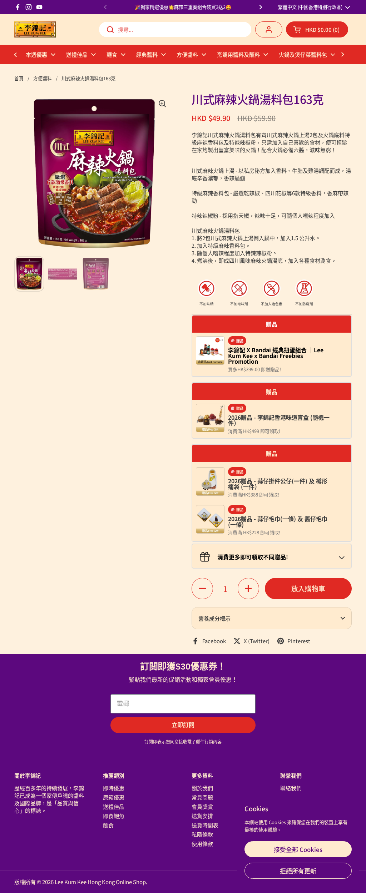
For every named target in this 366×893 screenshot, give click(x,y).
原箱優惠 (113, 797)
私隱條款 (202, 834)
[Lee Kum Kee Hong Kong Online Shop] (35, 29)
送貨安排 (202, 815)
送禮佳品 (113, 806)
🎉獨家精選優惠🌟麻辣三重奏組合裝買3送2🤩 (183, 7)
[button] (317, 29)
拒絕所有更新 (298, 870)
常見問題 (202, 797)
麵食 (108, 825)
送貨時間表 (205, 825)
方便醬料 (42, 78)
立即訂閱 (183, 725)
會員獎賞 (202, 806)
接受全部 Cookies (298, 849)
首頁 (19, 78)
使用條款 (202, 843)
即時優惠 (113, 788)
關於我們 (202, 788)
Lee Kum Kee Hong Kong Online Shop (100, 882)
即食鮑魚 (113, 815)
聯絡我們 (291, 788)
